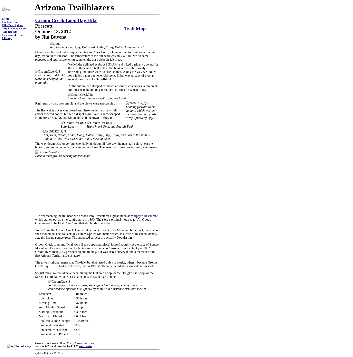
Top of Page (23, 346)
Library (7, 38)
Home (5, 18)
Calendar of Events (13, 35)
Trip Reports (9, 31)
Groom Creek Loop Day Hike (66, 20)
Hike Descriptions (12, 25)
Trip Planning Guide (14, 28)
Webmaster (85, 346)
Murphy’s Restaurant (144, 216)
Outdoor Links (10, 21)
